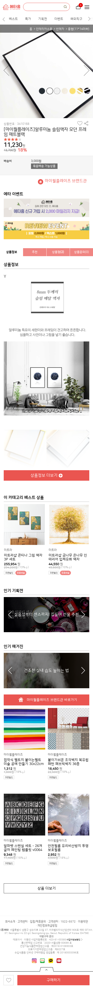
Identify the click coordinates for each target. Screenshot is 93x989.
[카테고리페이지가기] (88, 7)
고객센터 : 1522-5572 (62, 921)
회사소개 (10, 921)
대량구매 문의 (46, 936)
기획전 (42, 19)
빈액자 (60, 29)
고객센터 (23, 921)
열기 (46, 969)
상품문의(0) (81, 252)
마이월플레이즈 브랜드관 (66, 181)
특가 (28, 19)
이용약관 (83, 921)
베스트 (13, 19)
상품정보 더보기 (44, 475)
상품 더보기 (46, 888)
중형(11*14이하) (78, 29)
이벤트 (58, 19)
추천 (34, 252)
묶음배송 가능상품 (44, 166)
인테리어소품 (44, 29)
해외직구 (76, 19)
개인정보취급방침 (47, 925)
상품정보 (11, 252)
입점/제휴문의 (38, 921)
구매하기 (54, 980)
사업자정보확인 (73, 939)
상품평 (58, 252)
